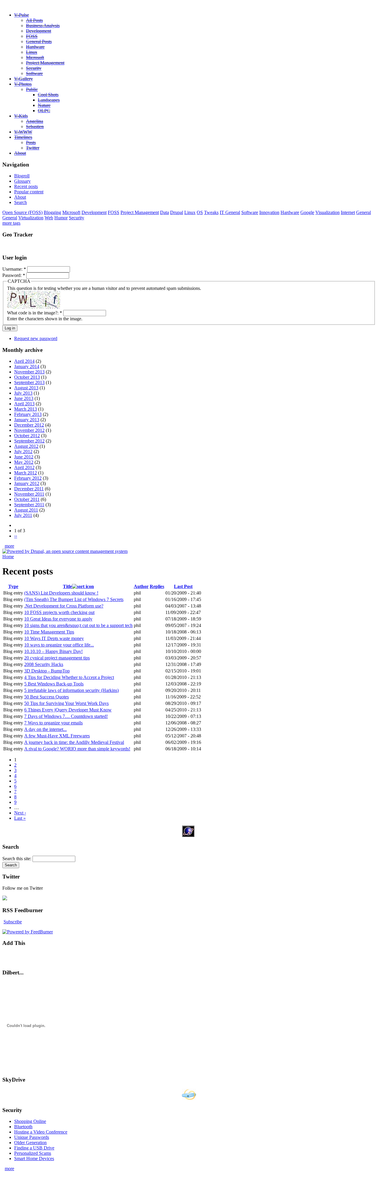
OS (200, 212)
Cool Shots (48, 94)
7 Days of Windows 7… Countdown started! (66, 716)
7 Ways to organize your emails (53, 722)
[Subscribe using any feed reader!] (20, 955)
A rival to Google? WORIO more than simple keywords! (77, 748)
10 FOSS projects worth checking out (59, 612)
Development (38, 30)
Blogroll (22, 175)
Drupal (176, 212)
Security (33, 68)
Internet (348, 212)
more (9, 545)
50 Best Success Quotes (46, 696)
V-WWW (23, 131)
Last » (20, 818)
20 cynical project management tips (57, 657)
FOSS (32, 36)
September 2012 (29, 440)
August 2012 (26, 446)
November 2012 (29, 430)
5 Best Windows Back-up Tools (54, 683)
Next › (20, 812)
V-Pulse (21, 14)
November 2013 (29, 371)
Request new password (35, 338)
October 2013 (27, 377)
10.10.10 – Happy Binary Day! (53, 651)
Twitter (32, 147)
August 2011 (26, 509)
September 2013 (29, 382)
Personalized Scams (32, 1153)
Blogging (52, 212)
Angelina (34, 121)
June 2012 (23, 456)
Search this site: (17, 858)
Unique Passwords (31, 1137)
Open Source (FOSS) (22, 212)
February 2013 (28, 414)
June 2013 (23, 398)
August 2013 (26, 387)
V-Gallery (23, 78)
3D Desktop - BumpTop (47, 670)
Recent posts (26, 186)
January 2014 (26, 366)
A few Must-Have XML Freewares (57, 735)
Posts (31, 142)
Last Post (183, 586)
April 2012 (24, 467)
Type (13, 586)
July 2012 (23, 451)
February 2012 (28, 478)
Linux (31, 52)
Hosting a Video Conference (40, 1131)
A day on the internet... (45, 729)
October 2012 (27, 435)
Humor (61, 217)
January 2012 (26, 483)
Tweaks (211, 212)
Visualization (327, 212)
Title (67, 586)
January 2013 (26, 419)
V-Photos (23, 83)
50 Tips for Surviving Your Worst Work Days (66, 703)
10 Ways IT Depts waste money (54, 638)
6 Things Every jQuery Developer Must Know (68, 709)
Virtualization (30, 217)
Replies (157, 586)
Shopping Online (30, 1121)
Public (32, 89)
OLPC (44, 110)
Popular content (28, 191)
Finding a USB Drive (34, 1147)
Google (307, 212)
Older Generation (30, 1142)
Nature (44, 105)
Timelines (23, 137)
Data (164, 212)
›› (15, 535)
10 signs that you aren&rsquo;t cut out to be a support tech (78, 625)
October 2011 (27, 499)
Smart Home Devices (34, 1158)
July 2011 (23, 515)
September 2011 (29, 504)
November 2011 (29, 494)
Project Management (45, 62)
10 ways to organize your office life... (59, 644)
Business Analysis (43, 25)
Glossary (22, 181)
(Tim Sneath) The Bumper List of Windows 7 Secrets (73, 599)
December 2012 (29, 424)
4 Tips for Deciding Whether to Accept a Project (69, 677)
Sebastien (35, 126)
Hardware (35, 46)
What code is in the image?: (34, 312)
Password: (13, 275)
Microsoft (35, 57)
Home (8, 556)
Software (34, 73)
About (20, 153)
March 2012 (25, 472)
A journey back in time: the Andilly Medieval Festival (74, 742)
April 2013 (24, 403)
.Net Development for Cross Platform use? (63, 605)
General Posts (39, 41)
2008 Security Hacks (43, 664)
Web (49, 217)
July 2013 (23, 393)
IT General (230, 212)
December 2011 (29, 488)
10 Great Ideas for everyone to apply (58, 618)
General (363, 212)
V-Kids (21, 115)
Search (20, 202)
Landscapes (49, 99)
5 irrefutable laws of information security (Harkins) (71, 690)
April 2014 (24, 361)
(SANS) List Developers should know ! (61, 592)
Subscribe (13, 921)
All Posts (34, 20)
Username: (14, 269)
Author (141, 586)
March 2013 (25, 408)
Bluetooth (23, 1126)
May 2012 (23, 462)
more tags (11, 223)
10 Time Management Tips (49, 631)
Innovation (269, 212)
